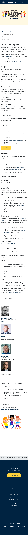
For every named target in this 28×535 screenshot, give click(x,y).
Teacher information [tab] (6, 39)
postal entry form (20, 167)
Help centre (13, 485)
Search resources (14, 494)
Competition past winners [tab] (8, 37)
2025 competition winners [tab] (8, 34)
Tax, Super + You (12, 2)
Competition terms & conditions (8, 243)
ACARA (2, 321)
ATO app (8, 106)
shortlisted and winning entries (14, 292)
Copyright (23, 526)
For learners (13, 508)
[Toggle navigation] (24, 2)
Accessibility (5, 526)
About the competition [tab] (7, 31)
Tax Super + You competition (13, 497)
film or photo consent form (16, 140)
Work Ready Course (13, 499)
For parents (13, 510)
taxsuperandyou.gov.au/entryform (18, 133)
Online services (17, 106)
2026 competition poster (16, 61)
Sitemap (17, 526)
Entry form (6, 147)
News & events (13, 488)
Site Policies (14, 528)
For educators (14, 505)
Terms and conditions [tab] (7, 42)
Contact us (12, 526)
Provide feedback (14, 475)
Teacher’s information (9, 56)
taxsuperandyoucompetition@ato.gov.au (10, 409)
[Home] (4, 2)
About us (14, 483)
